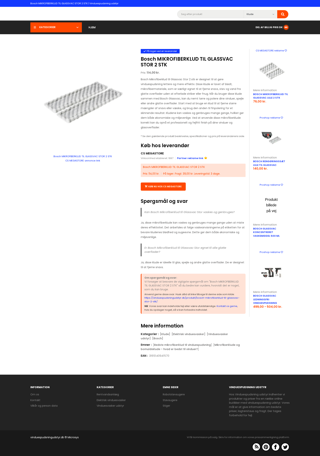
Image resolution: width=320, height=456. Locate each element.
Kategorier (47, 27)
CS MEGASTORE (152, 153)
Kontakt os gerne (227, 306)
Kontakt (35, 400)
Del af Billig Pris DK (269, 27)
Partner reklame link (190, 158)
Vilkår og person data (44, 406)
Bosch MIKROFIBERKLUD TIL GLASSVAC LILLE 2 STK (270, 96)
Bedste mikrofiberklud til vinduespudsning (182, 345)
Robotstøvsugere (174, 394)
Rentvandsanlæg (108, 394)
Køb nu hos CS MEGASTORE (165, 186)
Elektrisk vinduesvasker (111, 400)
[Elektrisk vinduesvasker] (188, 334)
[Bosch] (157, 338)
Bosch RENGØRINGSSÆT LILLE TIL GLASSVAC (269, 163)
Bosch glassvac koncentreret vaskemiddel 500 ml (266, 232)
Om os (34, 394)
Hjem (92, 27)
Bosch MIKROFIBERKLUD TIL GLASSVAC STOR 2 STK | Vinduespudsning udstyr (74, 3)
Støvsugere (170, 400)
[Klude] (165, 334)
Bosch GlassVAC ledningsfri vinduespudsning (265, 299)
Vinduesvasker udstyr (110, 406)
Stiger (166, 406)
